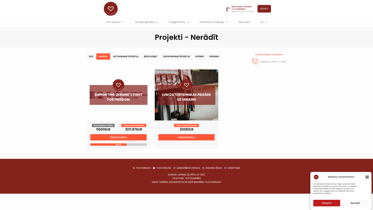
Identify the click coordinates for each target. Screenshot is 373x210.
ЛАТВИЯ (199, 56)
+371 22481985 (193, 178)
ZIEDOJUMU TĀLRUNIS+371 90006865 (241, 7)
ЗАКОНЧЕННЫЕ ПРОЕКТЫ (176, 56)
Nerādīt (103, 56)
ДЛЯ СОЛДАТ (150, 56)
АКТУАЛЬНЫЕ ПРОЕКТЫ (125, 56)
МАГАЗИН (244, 22)
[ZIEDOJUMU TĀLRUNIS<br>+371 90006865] (228, 9)
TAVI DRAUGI (113, 22)
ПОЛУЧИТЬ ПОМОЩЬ (212, 22)
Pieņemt (326, 203)
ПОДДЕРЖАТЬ (177, 22)
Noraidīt (355, 203)
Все (91, 56)
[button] (367, 177)
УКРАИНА (214, 56)
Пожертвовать (118, 137)
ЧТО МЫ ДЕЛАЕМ (144, 22)
